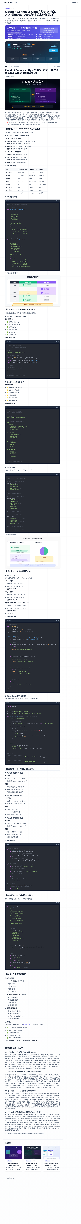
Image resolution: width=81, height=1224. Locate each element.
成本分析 (30, 1133)
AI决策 (35, 1133)
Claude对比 (8, 1133)
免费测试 (53, 50)
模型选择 (24, 1133)
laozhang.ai (26, 1025)
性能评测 (41, 1133)
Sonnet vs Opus (16, 1133)
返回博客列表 (10, 1178)
